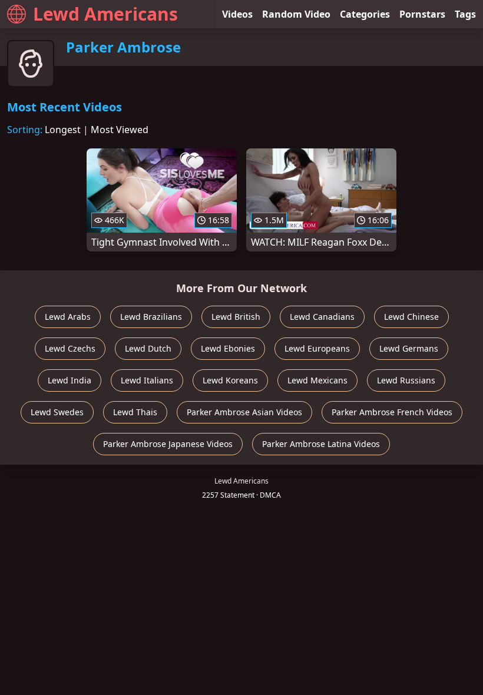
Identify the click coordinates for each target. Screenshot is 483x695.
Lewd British (235, 316)
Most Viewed (119, 129)
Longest (63, 129)
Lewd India (69, 380)
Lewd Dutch (148, 348)
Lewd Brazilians (151, 316)
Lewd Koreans (230, 380)
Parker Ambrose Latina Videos (321, 443)
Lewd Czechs (70, 348)
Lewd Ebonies (228, 348)
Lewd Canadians (322, 316)
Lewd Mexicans (317, 380)
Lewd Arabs (68, 316)
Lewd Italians (147, 380)
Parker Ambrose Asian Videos (244, 412)
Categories (365, 14)
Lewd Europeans (317, 348)
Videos (237, 14)
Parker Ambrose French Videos (392, 412)
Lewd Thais (135, 412)
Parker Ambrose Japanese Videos (168, 443)
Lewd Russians (406, 380)
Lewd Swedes (57, 412)
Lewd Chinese (411, 316)
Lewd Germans (408, 348)
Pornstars (422, 14)
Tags (465, 14)
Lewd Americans (105, 14)
